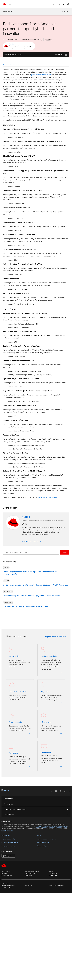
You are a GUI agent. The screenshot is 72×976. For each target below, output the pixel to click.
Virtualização (46, 752)
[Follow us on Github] (23, 524)
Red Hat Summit (53, 875)
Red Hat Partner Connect (47, 497)
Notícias (39, 835)
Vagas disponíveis (42, 846)
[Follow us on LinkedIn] (26, 524)
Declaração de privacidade (8, 885)
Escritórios (4, 873)
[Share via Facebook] (13, 55)
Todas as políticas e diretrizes (56, 885)
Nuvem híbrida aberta (18, 691)
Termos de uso (29, 885)
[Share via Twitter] (18, 55)
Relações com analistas (8, 846)
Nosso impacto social (43, 842)
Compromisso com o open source (46, 839)
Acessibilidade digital (7, 888)
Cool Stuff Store (29, 875)
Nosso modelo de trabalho (9, 839)
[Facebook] (60, 792)
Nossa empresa (6, 835)
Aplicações (13, 753)
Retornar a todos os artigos (12, 65)
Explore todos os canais (54, 636)
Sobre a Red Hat (6, 871)
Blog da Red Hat (8, 12)
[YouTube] (56, 792)
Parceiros (48, 39)
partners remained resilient (41, 75)
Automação (14, 656)
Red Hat (11, 44)
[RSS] (66, 55)
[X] (65, 792)
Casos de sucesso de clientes (10, 842)
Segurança (45, 691)
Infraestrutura (46, 722)
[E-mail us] (21, 55)
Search (64, 552)
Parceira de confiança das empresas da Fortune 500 (51, 826)
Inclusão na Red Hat (7, 875)
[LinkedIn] (51, 792)
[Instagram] (69, 792)
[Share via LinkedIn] (16, 55)
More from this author (30, 541)
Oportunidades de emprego (32, 871)
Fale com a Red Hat (30, 873)
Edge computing (16, 722)
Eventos (51, 871)
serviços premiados (7, 830)
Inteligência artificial (49, 656)
